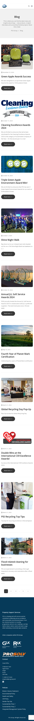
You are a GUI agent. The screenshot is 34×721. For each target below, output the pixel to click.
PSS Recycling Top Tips (13, 516)
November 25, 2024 (8, 72)
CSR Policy (5, 699)
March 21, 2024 (7, 405)
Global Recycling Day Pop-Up (16, 409)
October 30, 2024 (8, 175)
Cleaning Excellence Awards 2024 (15, 126)
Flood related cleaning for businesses (14, 563)
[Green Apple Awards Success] (17, 58)
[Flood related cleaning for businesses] (17, 547)
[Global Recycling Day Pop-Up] (17, 391)
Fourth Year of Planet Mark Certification (15, 355)
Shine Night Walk (10, 239)
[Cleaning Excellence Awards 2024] (17, 110)
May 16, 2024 (6, 349)
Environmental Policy (8, 694)
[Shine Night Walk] (17, 221)
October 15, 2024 (8, 121)
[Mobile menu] (31, 6)
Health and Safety (7, 696)
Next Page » (28, 591)
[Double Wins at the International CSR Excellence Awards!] (17, 439)
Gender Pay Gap (7, 701)
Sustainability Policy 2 (8, 706)
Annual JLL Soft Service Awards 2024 (13, 296)
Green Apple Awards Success (16, 76)
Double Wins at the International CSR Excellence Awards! (16, 455)
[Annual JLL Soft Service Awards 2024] (17, 277)
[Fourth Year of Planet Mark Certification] (17, 337)
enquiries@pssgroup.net (9, 679)
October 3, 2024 (7, 235)
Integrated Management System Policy (14, 709)
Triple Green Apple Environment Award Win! (14, 181)
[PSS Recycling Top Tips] (17, 497)
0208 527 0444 (8, 677)
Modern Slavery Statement (10, 691)
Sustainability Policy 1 (8, 704)
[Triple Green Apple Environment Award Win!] (17, 165)
